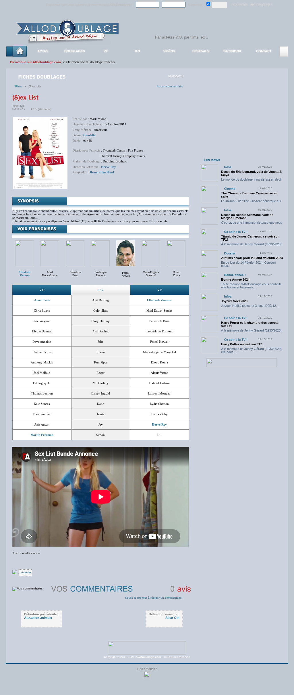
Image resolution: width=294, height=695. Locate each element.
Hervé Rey (159, 424)
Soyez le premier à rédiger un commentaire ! (154, 597)
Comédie (89, 135)
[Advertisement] (241, 120)
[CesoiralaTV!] (235, 231)
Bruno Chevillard (102, 172)
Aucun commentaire (170, 86)
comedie (25, 572)
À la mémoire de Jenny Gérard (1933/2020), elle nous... (252, 245)
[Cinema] (229, 188)
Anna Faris (42, 300)
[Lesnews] (212, 160)
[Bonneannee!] (235, 274)
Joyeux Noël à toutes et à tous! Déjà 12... (249, 305)
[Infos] (227, 167)
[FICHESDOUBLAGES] (42, 76)
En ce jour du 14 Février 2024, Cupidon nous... (248, 264)
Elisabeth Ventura (159, 300)
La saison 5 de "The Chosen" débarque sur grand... (251, 202)
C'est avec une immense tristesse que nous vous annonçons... (251, 224)
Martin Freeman (41, 434)
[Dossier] (229, 253)
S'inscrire (239, 4)
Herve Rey (108, 167)
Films (19, 86)
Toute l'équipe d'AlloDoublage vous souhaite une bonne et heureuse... (251, 285)
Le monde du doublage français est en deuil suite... (251, 181)
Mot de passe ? (261, 4)
